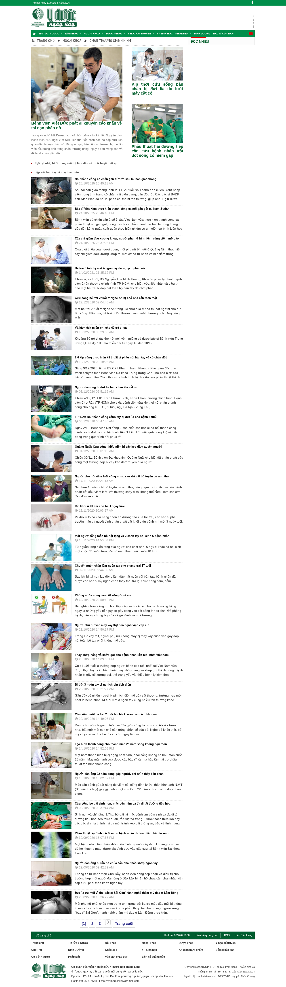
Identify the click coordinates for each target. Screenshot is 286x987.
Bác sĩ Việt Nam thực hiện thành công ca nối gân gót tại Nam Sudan (122, 208)
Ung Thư (36, 949)
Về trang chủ (43, 935)
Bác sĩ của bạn (223, 33)
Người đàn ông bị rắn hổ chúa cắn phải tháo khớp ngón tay (116, 863)
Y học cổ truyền (139, 33)
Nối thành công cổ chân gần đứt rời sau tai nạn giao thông (115, 179)
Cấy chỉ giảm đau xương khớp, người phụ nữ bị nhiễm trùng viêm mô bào (127, 238)
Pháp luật (74, 956)
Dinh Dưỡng (202, 33)
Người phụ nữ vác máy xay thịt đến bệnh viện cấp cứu (112, 625)
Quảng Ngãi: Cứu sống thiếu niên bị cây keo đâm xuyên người (118, 446)
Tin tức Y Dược (49, 33)
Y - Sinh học (165, 33)
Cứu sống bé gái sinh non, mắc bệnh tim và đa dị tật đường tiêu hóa (122, 803)
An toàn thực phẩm (191, 949)
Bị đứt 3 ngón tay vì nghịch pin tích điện (103, 684)
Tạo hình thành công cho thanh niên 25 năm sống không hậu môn (121, 744)
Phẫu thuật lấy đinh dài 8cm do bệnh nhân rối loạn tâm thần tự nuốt (122, 833)
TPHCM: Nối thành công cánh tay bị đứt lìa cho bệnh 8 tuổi (116, 417)
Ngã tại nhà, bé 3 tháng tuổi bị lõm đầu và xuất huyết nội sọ (75, 163)
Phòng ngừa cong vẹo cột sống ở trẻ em (103, 595)
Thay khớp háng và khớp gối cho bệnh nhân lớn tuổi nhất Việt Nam (122, 655)
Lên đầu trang (244, 935)
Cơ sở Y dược (40, 956)
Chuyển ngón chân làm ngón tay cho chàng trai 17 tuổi (113, 565)
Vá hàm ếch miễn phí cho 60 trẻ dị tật (101, 327)
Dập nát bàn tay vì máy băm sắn (56, 172)
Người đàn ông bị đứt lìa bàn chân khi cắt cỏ (106, 387)
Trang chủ (46, 40)
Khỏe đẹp (181, 33)
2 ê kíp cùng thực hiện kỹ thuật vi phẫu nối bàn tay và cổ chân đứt (121, 357)
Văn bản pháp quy (116, 956)
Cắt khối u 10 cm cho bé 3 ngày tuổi (100, 506)
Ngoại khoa (92, 33)
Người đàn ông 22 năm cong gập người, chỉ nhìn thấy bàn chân (119, 773)
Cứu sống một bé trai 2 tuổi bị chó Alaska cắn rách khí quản (116, 714)
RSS (227, 935)
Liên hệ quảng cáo (207, 935)
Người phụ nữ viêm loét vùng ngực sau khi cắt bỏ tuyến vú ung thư (122, 476)
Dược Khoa (114, 33)
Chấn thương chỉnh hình (110, 40)
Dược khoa (186, 943)
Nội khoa (71, 33)
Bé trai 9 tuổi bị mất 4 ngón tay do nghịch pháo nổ (110, 268)
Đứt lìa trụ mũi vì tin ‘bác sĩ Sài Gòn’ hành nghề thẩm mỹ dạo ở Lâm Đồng (126, 892)
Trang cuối (124, 924)
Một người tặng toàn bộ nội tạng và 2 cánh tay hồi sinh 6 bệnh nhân (122, 536)
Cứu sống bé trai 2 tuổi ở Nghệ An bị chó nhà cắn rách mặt (116, 298)
